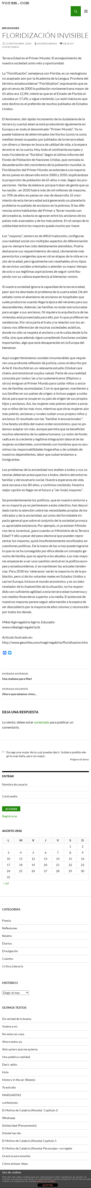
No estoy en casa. (13, 1034)
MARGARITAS (11, 1095)
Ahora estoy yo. (12, 1041)
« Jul (6, 883)
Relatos (7, 936)
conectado (41, 722)
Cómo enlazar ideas (15, 1163)
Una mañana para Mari (17, 676)
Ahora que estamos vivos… (19, 691)
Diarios (7, 943)
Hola (5, 1072)
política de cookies (46, 1181)
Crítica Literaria (12, 966)
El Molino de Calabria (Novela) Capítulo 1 (29, 1140)
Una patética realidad (16, 1057)
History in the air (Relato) (18, 1080)
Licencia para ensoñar (16, 1156)
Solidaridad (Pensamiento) (19, 1125)
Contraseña (9, 796)
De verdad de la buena (16, 1019)
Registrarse (9, 816)
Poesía (6, 920)
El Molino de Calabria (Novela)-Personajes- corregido (37, 1148)
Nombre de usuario (15, 784)
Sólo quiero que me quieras (20, 1049)
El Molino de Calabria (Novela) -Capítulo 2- (30, 1110)
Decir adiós (9, 1064)
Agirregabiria (47, 43)
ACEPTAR (47, 1185)
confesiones (10, 1102)
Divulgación (10, 951)
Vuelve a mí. (10, 1026)
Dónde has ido (11, 1133)
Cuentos (7, 958)
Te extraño (9, 1087)
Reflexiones (10, 28)
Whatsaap (8, 1118)
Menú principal (86, 11)
